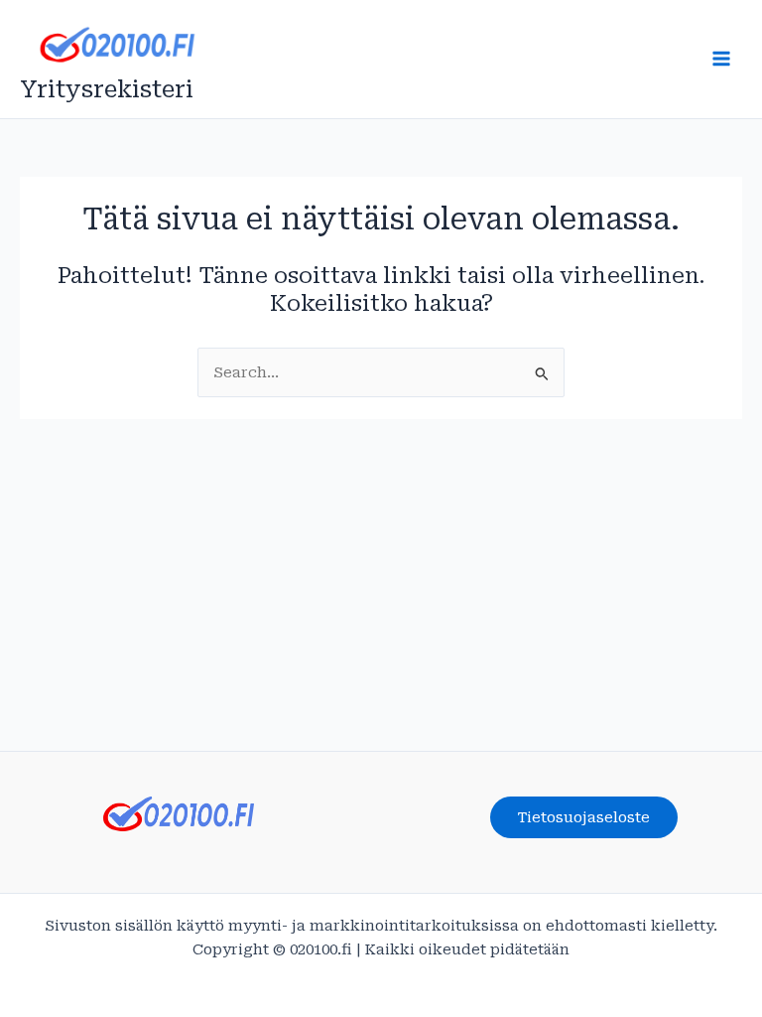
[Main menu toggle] (721, 58)
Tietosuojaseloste (584, 817)
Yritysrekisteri (106, 89)
